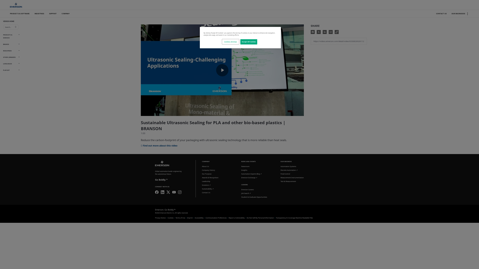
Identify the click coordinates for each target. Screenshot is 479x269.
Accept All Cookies (249, 42)
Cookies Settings (230, 42)
